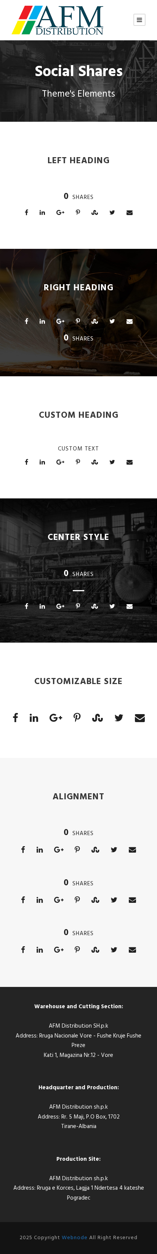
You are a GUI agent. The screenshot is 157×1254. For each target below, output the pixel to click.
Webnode (75, 1237)
